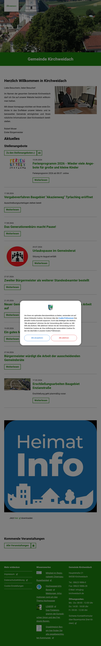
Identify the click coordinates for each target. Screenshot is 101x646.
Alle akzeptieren (37, 338)
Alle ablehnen (64, 338)
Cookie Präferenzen (66, 318)
